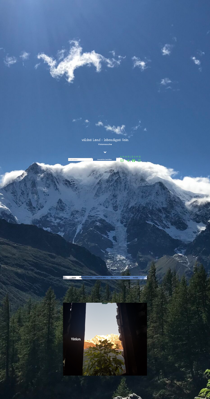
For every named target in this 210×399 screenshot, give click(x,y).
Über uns (113, 277)
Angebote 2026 (100, 277)
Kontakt (135, 277)
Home (74, 277)
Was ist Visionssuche (85, 277)
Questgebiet (125, 277)
